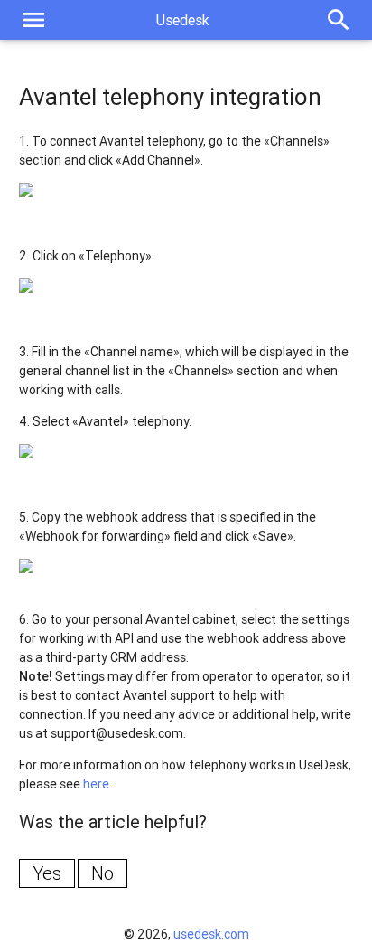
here (96, 784)
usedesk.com (211, 934)
